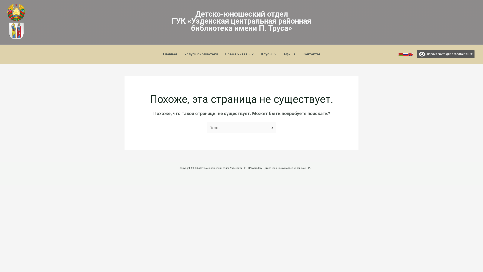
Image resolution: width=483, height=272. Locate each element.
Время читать (237, 54)
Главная (170, 54)
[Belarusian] (400, 54)
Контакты (311, 54)
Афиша (289, 54)
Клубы (266, 54)
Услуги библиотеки (201, 54)
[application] (252, 54)
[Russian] (405, 54)
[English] (410, 54)
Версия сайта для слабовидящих (449, 54)
